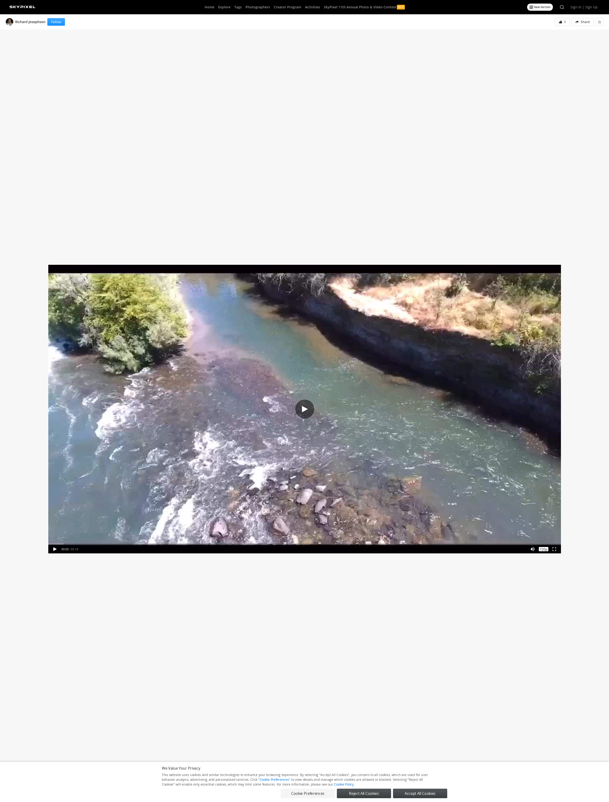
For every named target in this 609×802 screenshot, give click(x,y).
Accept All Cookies (420, 793)
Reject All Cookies (364, 793)
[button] (583, 22)
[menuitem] (583, 22)
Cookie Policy (344, 784)
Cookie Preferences (274, 779)
